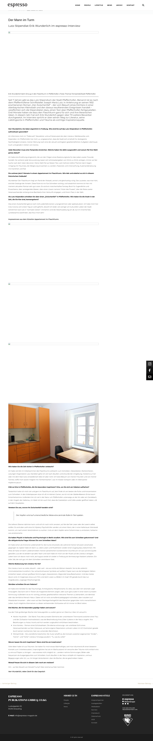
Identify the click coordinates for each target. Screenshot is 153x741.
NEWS (109, 5)
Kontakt (130, 5)
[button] (143, 5)
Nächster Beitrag (145, 683)
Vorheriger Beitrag (8, 683)
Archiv (119, 5)
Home (77, 5)
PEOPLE (87, 5)
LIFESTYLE (99, 5)
